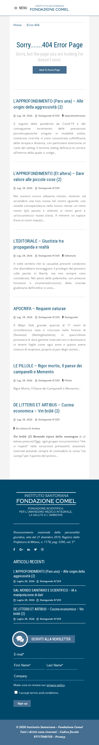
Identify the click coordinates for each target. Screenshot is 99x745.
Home (17, 25)
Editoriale (70, 255)
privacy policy (56, 685)
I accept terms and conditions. (38, 693)
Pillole (68, 380)
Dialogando (71, 317)
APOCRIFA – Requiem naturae (39, 308)
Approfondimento (75, 115)
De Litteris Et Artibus (28, 428)
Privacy (60, 737)
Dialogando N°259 (49, 115)
